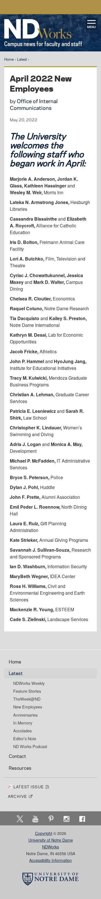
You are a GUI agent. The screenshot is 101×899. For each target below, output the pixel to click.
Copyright (43, 833)
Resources (20, 768)
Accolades (22, 730)
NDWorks (50, 847)
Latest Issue (29, 786)
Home (9, 59)
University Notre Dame (50, 7)
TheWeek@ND (26, 699)
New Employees (27, 707)
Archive (18, 796)
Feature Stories (27, 691)
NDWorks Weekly (29, 683)
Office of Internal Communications (34, 104)
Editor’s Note (24, 738)
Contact (17, 756)
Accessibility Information (50, 860)
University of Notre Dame (50, 840)
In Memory (22, 723)
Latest (22, 59)
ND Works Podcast (30, 746)
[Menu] (92, 24)
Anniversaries (25, 715)
